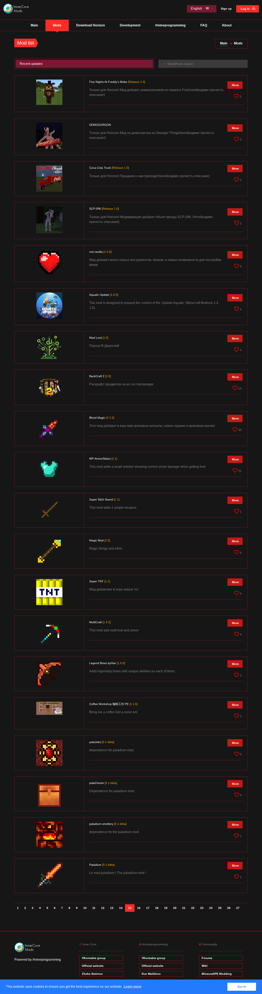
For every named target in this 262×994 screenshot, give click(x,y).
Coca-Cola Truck (109, 167)
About (227, 25)
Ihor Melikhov (151, 973)
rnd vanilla (100, 251)
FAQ (203, 25)
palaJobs (101, 742)
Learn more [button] (132, 986)
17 (147, 908)
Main (34, 25)
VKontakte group (94, 958)
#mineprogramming (170, 25)
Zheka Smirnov (92, 973)
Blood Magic (101, 417)
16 (138, 908)
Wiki (205, 965)
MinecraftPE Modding (217, 973)
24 (210, 908)
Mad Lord (98, 337)
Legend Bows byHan (107, 663)
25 (219, 908)
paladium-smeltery (107, 823)
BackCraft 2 (100, 376)
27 (237, 908)
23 (201, 908)
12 (102, 908)
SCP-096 (104, 208)
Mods (57, 25)
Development (130, 25)
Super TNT (99, 581)
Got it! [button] (241, 986)
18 (156, 908)
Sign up (226, 8)
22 (192, 908)
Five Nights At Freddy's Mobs (117, 81)
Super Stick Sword (104, 499)
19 (165, 908)
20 (174, 908)
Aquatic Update (103, 294)
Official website (93, 965)
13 (111, 908)
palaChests (103, 783)
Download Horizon (90, 25)
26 (228, 908)
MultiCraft (100, 622)
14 (120, 908)
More (235, 85)
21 (183, 908)
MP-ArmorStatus (103, 458)
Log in (246, 8)
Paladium (102, 864)
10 (85, 908)
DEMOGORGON (100, 124)
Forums (207, 958)
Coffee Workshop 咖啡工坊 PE (113, 704)
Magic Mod (99, 540)
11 (93, 908)
